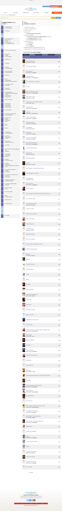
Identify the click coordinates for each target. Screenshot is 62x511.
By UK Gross (38, 54)
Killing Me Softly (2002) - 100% (38, 47)
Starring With (57, 54)
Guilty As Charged (8, 187)
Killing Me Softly (8, 137)
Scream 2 (7, 156)
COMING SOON (26, 12)
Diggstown (7, 184)
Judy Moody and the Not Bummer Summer (38, 193)
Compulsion (7, 85)
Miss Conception (8, 109)
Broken (6, 121)
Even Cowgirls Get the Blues (10, 169)
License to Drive (8, 199)
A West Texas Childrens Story (10, 113)
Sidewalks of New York (9, 142)
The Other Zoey (8, 42)
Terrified (6, 170)
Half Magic (7, 63)
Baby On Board (8, 105)
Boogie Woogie (8, 107)
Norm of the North (8, 71)
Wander (6, 55)
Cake (6, 124)
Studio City (7, 75)
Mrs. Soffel (7, 215)
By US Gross (45, 54)
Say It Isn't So (7, 141)
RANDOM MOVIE (46, 6)
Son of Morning (8, 95)
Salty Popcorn (3, 14)
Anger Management (9, 133)
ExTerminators (8, 103)
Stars (7, 14)
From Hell (7, 135)
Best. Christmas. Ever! (9, 38)
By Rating (32, 54)
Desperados (7, 54)
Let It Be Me (7, 171)
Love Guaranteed (8, 56)
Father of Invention (8, 99)
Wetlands (7, 67)
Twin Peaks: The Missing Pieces (11, 81)
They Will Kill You (8, 26)
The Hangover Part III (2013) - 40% (38, 49)
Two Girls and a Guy (9, 160)
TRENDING (46, 12)
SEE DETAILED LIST (26, 57)
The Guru (7, 138)
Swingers (7, 163)
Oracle (6, 41)
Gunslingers (7, 30)
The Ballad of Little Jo (9, 180)
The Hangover (8, 104)
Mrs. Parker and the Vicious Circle (11, 174)
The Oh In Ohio (8, 117)
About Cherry (7, 89)
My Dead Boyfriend (8, 72)
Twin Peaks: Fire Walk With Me (10, 183)
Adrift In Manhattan (9, 115)
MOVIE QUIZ (56, 12)
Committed (7, 145)
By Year (25, 54)
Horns (6, 79)
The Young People (8, 28)
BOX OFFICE (15, 12)
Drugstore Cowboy (8, 196)
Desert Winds (7, 176)
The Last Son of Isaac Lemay (10, 50)
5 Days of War (7, 96)
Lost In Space (7, 155)
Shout (6, 188)
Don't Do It (7, 175)
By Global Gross (51, 54)
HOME (5, 12)
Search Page (58, 17)
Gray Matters (7, 120)
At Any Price (7, 88)
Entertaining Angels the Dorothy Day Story (38, 375)
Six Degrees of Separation (10, 179)
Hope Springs (7, 132)
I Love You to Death (8, 191)
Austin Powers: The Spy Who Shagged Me (38, 330)
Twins (6, 195)
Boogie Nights (8, 154)
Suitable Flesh (7, 39)
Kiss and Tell (7, 164)
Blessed (6, 128)
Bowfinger (7, 151)
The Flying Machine (8, 92)
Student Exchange (8, 203)
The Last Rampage (8, 68)
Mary (6, 125)
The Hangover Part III (9, 84)
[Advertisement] (31, 3)
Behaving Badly (8, 80)
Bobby (6, 118)
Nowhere (7, 159)
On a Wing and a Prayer (9, 43)
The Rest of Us (8, 59)
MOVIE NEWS (36, 12)
